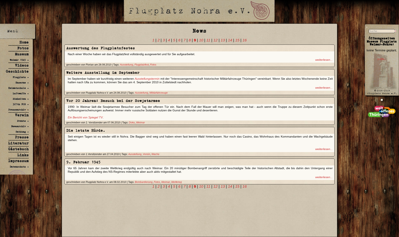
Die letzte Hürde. (85, 130)
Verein (22, 115)
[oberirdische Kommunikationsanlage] (382, 100)
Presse (22, 137)
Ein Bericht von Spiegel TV (85, 117)
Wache (155, 154)
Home (24, 42)
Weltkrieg (176, 182)
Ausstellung (126, 64)
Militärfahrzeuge (158, 92)
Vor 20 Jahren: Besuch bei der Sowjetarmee (113, 100)
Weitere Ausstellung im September (102, 72)
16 (245, 40)
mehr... (382, 59)
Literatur (18, 143)
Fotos (23, 48)
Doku (132, 122)
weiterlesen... (324, 59)
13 (223, 40)
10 (201, 40)
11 (208, 40)
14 (230, 40)
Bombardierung (144, 182)
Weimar (140, 122)
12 (215, 40)
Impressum (18, 160)
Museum (22, 54)
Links (23, 155)
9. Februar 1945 (83, 162)
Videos (22, 65)
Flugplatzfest (141, 64)
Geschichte (17, 71)
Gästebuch (18, 148)
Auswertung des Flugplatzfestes (100, 48)
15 (237, 40)
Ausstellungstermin (147, 78)
